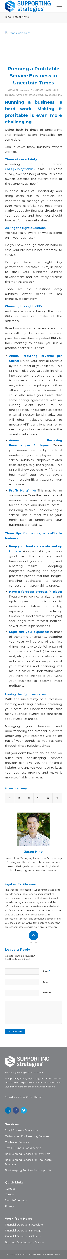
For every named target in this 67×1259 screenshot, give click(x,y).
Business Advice (42, 89)
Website (47, 992)
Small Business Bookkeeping (23, 1148)
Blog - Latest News (17, 16)
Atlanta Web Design (51, 1254)
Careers (10, 1194)
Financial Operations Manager (24, 1230)
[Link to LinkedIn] (8, 1110)
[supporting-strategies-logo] (27, 6)
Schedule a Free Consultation (23, 1097)
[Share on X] (19, 798)
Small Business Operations (21, 1130)
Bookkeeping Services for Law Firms (27, 1153)
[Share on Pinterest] (38, 798)
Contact (10, 1188)
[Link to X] (24, 1110)
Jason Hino (55, 94)
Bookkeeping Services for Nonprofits (28, 1170)
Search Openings (16, 1200)
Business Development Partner (25, 1242)
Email (46, 981)
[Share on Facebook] (10, 798)
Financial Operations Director (23, 1236)
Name (46, 971)
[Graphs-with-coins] (33, 46)
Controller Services (17, 1142)
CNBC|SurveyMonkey (20, 169)
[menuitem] (57, 6)
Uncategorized (34, 94)
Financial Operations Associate (24, 1224)
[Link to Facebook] (16, 1110)
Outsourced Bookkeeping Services (27, 1136)
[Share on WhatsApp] (29, 798)
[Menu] (57, 6)
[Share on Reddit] (57, 798)
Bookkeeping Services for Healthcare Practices (28, 1162)
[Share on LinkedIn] (48, 798)
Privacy (9, 1206)
